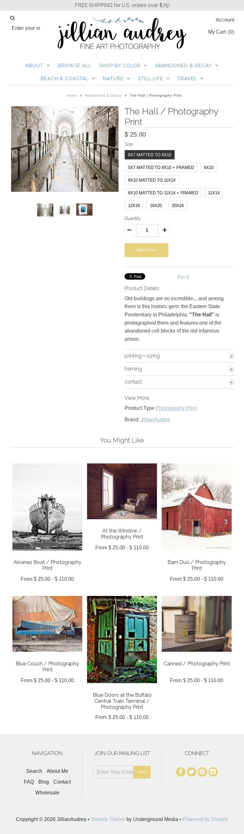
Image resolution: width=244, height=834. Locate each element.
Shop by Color (120, 65)
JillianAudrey (155, 419)
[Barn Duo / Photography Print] (197, 555)
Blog (43, 782)
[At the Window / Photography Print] (122, 524)
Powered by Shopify (205, 819)
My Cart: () (221, 32)
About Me (57, 771)
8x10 (209, 167)
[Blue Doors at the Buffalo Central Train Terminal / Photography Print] (122, 687)
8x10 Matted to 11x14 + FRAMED (163, 193)
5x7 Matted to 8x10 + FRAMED (161, 167)
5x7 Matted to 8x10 (149, 154)
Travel (187, 78)
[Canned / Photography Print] (197, 656)
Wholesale (47, 792)
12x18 (134, 205)
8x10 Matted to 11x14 (151, 180)
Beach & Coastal (65, 78)
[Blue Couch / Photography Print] (47, 656)
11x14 (214, 193)
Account (225, 20)
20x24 (178, 205)
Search (34, 771)
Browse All (75, 65)
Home (72, 95)
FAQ (29, 782)
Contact (62, 782)
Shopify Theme (108, 819)
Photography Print (176, 408)
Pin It (183, 277)
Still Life (150, 78)
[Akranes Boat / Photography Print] (47, 555)
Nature (113, 78)
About (34, 65)
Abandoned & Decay (183, 65)
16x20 (156, 205)
